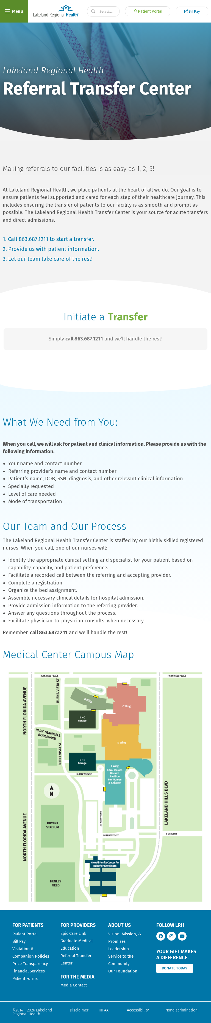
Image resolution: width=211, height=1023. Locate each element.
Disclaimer (79, 1010)
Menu (17, 11)
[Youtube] (182, 936)
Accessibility (138, 1010)
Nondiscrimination (181, 1010)
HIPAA (104, 1010)
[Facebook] (160, 936)
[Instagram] (171, 936)
